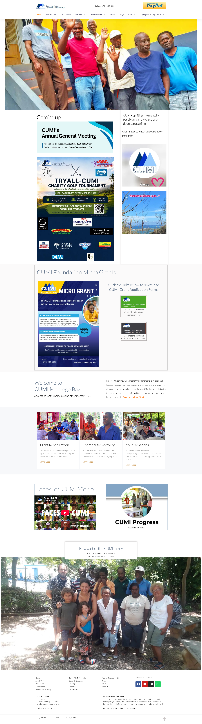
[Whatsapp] (158, 684)
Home (38, 15)
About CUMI (51, 15)
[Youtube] (145, 684)
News (112, 15)
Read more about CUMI (133, 397)
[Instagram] (151, 684)
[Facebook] (138, 684)
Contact (131, 15)
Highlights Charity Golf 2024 (152, 15)
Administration (95, 15)
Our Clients (66, 15)
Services (78, 15)
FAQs (121, 15)
